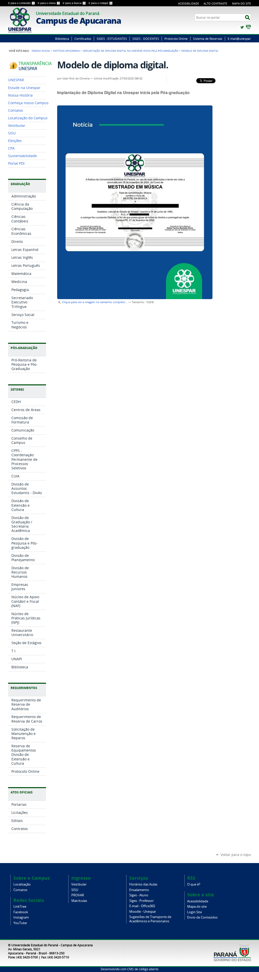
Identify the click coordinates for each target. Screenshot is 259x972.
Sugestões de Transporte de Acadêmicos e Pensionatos (150, 919)
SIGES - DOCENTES (145, 39)
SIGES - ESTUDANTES (112, 39)
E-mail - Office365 (142, 906)
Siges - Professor (141, 901)
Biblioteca (62, 39)
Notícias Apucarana (66, 50)
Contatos (20, 890)
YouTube (248, 27)
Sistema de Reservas (207, 39)
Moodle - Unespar (142, 911)
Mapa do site (197, 906)
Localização (22, 884)
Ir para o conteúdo (21, 3)
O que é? (193, 884)
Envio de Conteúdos (202, 917)
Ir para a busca (74, 3)
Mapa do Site (241, 3)
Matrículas (79, 901)
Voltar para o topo (236, 854)
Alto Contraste (215, 3)
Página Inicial (41, 50)
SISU (74, 890)
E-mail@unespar (239, 39)
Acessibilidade (188, 3)
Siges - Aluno (138, 895)
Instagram (21, 917)
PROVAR (77, 895)
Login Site (194, 912)
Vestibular (79, 884)
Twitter (242, 27)
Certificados (82, 39)
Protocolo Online (176, 39)
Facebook (20, 912)
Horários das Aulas (143, 884)
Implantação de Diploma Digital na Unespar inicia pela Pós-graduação (130, 50)
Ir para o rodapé (100, 3)
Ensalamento (139, 890)
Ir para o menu (48, 3)
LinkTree (19, 906)
